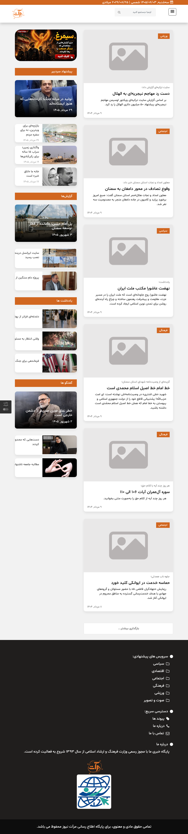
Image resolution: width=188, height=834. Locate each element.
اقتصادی (158, 671)
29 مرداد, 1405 (62, 110)
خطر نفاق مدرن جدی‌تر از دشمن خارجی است (49, 413)
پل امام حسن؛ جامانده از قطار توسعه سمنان (50, 226)
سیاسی (163, 231)
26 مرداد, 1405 (31, 140)
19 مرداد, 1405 (31, 162)
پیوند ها (158, 718)
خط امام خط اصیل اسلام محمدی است (138, 388)
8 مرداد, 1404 (94, 607)
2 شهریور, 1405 (62, 421)
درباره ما (159, 726)
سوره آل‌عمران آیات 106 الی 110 (145, 492)
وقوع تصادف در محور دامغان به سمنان (137, 189)
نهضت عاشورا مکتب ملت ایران (144, 288)
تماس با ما (156, 733)
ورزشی (163, 36)
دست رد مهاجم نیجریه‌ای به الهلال (141, 94)
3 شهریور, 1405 (62, 235)
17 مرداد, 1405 (31, 182)
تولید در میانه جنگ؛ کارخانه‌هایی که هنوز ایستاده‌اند (46, 101)
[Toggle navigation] (171, 12)
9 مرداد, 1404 (94, 113)
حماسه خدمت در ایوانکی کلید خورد (140, 583)
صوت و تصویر (154, 700)
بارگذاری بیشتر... (128, 628)
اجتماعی (162, 131)
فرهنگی (163, 330)
